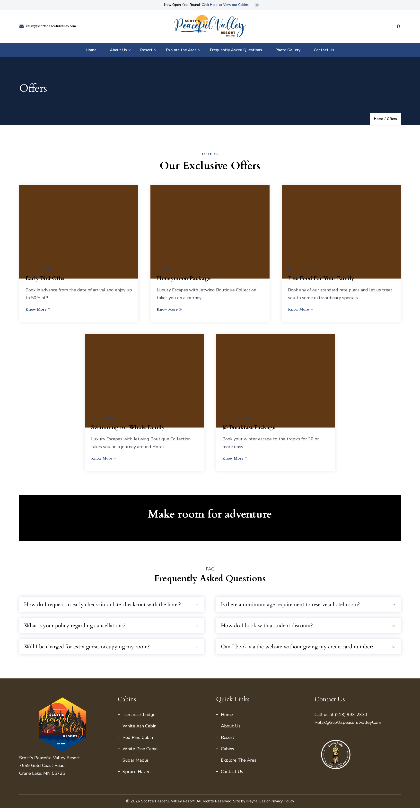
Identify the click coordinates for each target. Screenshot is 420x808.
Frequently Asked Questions (236, 50)
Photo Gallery (287, 50)
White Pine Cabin (140, 749)
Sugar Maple (135, 760)
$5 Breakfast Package (248, 427)
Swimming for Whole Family (128, 427)
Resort (146, 50)
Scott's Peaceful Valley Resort (168, 801)
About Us (118, 50)
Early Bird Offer (45, 278)
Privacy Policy (282, 801)
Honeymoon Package (184, 278)
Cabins (227, 749)
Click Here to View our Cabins (225, 4)
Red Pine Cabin (137, 737)
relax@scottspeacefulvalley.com (51, 26)
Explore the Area (181, 50)
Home (91, 50)
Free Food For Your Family (321, 278)
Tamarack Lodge (139, 714)
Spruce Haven (136, 772)
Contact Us (324, 50)
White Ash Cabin (139, 726)
